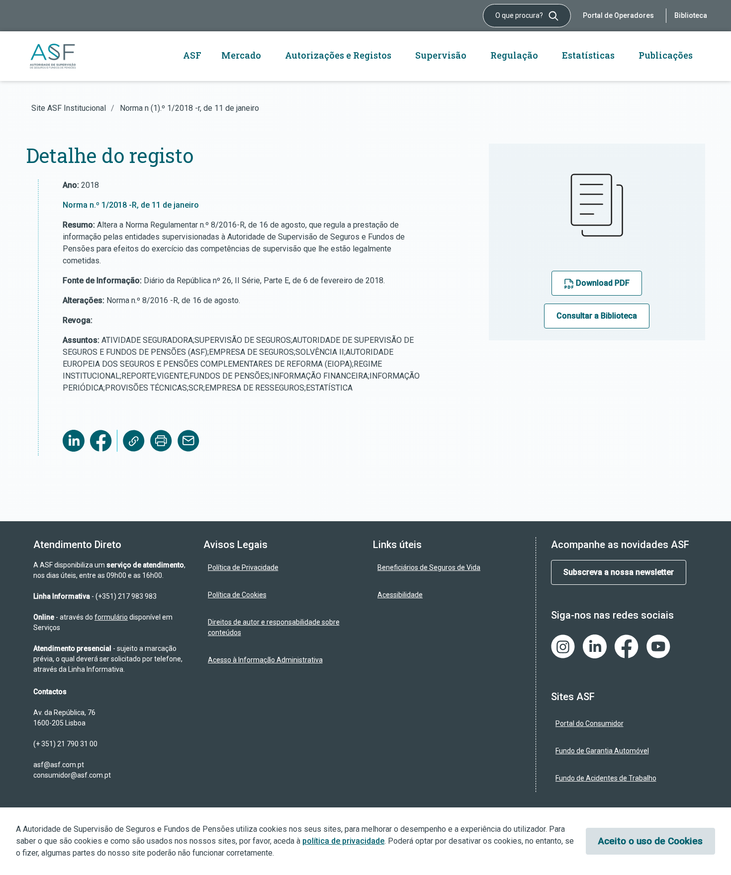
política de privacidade (343, 841)
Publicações (666, 55)
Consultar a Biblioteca (596, 315)
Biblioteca (690, 15)
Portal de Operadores (618, 15)
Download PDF (602, 283)
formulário (111, 617)
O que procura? (520, 15)
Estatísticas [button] (588, 55)
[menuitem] (281, 567)
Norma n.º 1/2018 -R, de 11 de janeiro (131, 205)
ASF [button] (192, 55)
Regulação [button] (514, 55)
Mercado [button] (241, 55)
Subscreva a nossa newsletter (618, 572)
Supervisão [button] (440, 55)
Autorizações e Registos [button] (338, 55)
